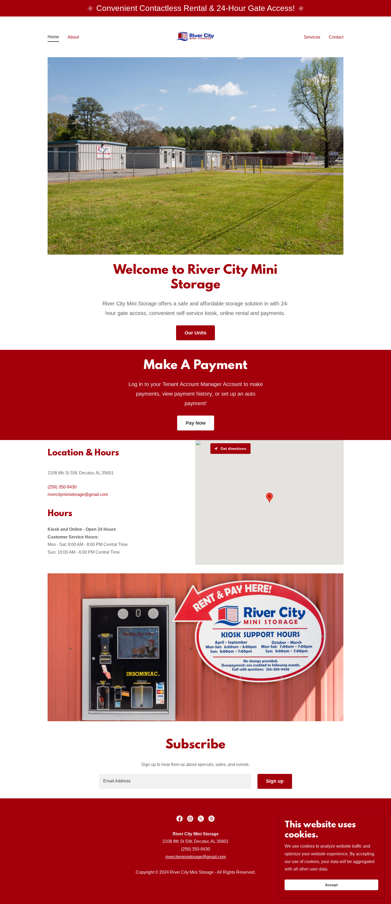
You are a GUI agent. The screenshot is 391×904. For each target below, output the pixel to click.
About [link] (73, 37)
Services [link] (312, 37)
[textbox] (175, 781)
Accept (331, 885)
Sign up (275, 781)
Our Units (195, 332)
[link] (195, 36)
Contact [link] (336, 37)
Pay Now (196, 423)
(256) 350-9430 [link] (62, 487)
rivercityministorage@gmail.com (195, 857)
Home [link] (53, 37)
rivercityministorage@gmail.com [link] (78, 494)
